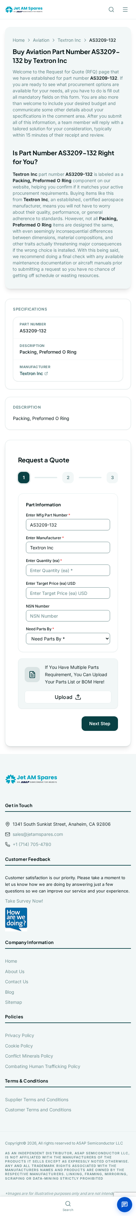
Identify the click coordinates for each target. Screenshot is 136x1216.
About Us (14, 971)
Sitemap (13, 1002)
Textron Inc (69, 40)
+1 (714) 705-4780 (32, 844)
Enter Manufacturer (45, 537)
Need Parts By (40, 629)
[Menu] (125, 9)
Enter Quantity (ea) (44, 560)
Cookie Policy (19, 1045)
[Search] (111, 9)
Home (19, 40)
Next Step (99, 723)
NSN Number (38, 606)
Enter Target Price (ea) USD (51, 583)
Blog (9, 992)
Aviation (41, 40)
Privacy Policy (19, 1035)
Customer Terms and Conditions (38, 1109)
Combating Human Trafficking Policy (42, 1066)
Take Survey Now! (24, 901)
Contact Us (16, 981)
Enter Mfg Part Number (48, 515)
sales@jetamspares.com (38, 834)
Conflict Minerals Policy (29, 1056)
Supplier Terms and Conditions (36, 1099)
